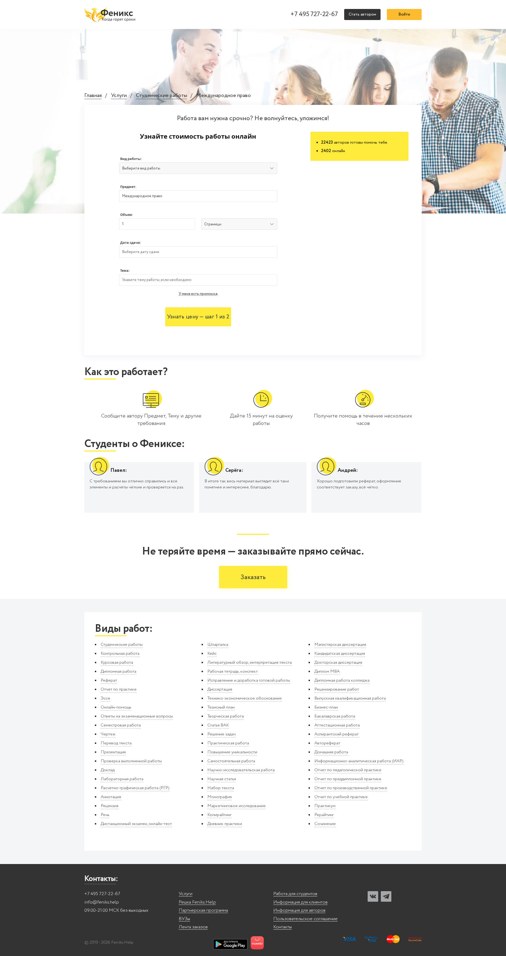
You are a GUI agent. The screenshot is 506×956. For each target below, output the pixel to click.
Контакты (282, 927)
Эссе (105, 698)
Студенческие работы (161, 96)
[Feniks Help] (110, 14)
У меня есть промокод (198, 294)
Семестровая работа (121, 725)
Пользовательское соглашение (305, 918)
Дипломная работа (118, 671)
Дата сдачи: (130, 242)
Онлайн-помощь (116, 707)
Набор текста (220, 788)
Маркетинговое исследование (236, 806)
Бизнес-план (326, 707)
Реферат (109, 680)
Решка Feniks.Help (197, 902)
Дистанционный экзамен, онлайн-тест (136, 824)
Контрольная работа (120, 654)
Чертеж (108, 734)
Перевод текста (116, 743)
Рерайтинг (324, 815)
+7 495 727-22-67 (314, 14)
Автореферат (327, 743)
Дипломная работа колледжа (341, 680)
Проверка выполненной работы (131, 761)
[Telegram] (386, 896)
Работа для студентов (295, 893)
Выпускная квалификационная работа (350, 698)
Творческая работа (225, 716)
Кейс (212, 654)
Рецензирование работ (336, 689)
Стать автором (362, 14)
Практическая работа (228, 743)
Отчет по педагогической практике (347, 770)
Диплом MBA (327, 671)
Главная (93, 96)
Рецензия (109, 806)
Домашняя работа (331, 752)
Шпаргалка (217, 645)
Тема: (125, 270)
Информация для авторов (299, 910)
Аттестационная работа (337, 725)
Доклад (108, 770)
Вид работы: (131, 159)
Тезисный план (221, 707)
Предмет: (128, 187)
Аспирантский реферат (336, 734)
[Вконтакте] (373, 896)
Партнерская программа (203, 910)
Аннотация (111, 797)
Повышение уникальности (232, 752)
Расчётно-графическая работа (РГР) (135, 788)
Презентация (113, 752)
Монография (219, 797)
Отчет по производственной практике (350, 788)
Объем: (126, 214)
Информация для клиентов (300, 902)
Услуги (119, 96)
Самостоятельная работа (231, 761)
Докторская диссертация (338, 662)
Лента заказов (193, 927)
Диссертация (219, 689)
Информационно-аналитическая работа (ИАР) (358, 761)
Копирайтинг (219, 815)
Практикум (324, 806)
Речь (105, 815)
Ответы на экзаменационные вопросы (137, 716)
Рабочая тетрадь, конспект (232, 671)
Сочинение (325, 824)
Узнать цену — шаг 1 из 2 (198, 317)
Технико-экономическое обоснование (244, 698)
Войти (404, 14)
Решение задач (221, 734)
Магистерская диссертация (340, 645)
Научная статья (221, 779)
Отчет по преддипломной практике (347, 779)
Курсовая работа (117, 662)
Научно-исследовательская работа (241, 770)
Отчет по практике (119, 689)
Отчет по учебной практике (341, 797)
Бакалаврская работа (334, 716)
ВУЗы (184, 918)
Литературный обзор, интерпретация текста (249, 662)
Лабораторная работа (122, 779)
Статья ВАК (218, 725)
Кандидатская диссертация (339, 654)
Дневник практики (224, 824)
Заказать (253, 577)
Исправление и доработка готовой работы (248, 680)
